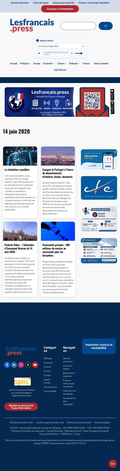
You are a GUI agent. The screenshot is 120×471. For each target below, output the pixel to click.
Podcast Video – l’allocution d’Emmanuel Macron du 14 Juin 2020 (19, 248)
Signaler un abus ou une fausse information (21, 406)
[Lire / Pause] (39, 53)
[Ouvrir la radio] (113, 464)
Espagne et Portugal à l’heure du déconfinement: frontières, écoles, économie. (57, 173)
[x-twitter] (28, 365)
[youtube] (35, 365)
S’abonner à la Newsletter (60, 8)
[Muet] (72, 53)
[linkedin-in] (14, 365)
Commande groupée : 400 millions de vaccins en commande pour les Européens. (56, 250)
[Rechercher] (106, 26)
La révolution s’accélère (17, 169)
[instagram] (21, 365)
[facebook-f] (7, 365)
